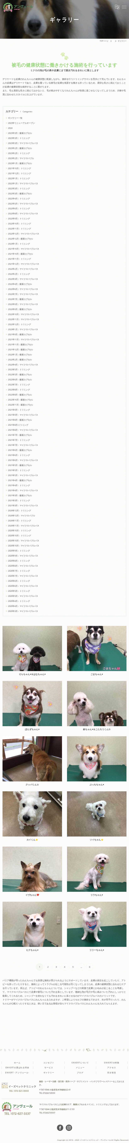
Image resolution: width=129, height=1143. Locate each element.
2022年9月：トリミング (19, 218)
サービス (48, 1067)
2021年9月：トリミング (19, 409)
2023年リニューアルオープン (21, 123)
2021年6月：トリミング (19, 455)
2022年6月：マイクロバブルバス (23, 289)
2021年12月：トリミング (19, 173)
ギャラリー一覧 (15, 117)
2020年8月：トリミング (19, 560)
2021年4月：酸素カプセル (20, 480)
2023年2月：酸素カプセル (20, 148)
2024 (10, 128)
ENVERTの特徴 (111, 1062)
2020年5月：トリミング (19, 591)
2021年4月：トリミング (19, 485)
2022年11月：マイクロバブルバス (23, 319)
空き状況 (111, 1072)
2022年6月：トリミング (19, 208)
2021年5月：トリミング (19, 470)
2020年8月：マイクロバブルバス (23, 565)
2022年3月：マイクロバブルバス (23, 279)
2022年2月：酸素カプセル (20, 359)
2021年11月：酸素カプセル (20, 344)
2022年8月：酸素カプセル (20, 394)
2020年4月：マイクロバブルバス (23, 606)
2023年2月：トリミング (19, 153)
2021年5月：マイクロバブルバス (23, 475)
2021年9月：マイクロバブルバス (23, 414)
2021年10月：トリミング (19, 168)
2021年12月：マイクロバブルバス (23, 263)
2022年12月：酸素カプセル (20, 238)
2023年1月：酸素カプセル (20, 163)
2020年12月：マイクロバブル (21, 515)
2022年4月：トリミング (19, 198)
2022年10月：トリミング (19, 223)
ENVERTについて (80, 1062)
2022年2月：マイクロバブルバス (23, 268)
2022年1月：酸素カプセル (20, 354)
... (81, 966)
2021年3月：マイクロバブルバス (23, 505)
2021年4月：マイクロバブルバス (23, 490)
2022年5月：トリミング (19, 369)
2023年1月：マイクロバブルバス (23, 329)
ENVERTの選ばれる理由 (17, 1067)
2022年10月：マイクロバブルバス (23, 314)
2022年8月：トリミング (19, 389)
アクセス (111, 1067)
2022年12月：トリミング (19, 324)
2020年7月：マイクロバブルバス (23, 575)
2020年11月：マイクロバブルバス (23, 525)
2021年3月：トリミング (19, 500)
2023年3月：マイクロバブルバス (23, 143)
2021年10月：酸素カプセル (20, 253)
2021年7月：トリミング (19, 440)
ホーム (17, 1062)
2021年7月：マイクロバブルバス (23, 445)
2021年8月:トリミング (18, 424)
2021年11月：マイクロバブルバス (23, 339)
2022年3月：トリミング (19, 188)
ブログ (80, 1072)
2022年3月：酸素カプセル (20, 193)
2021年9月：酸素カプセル (20, 334)
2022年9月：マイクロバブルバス (23, 304)
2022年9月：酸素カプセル (20, 309)
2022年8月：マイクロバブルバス (23, 213)
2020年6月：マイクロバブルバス (23, 585)
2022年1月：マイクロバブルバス (23, 183)
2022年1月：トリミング (19, 178)
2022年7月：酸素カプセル (20, 299)
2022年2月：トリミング (19, 273)
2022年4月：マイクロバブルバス (23, 364)
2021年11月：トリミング (19, 258)
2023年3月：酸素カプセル (20, 133)
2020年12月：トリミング (19, 510)
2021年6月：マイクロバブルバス (23, 460)
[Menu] (124, 6)
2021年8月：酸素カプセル (20, 419)
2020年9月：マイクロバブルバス (23, 555)
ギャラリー (48, 1072)
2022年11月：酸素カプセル (20, 404)
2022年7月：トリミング (19, 384)
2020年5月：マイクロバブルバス (23, 596)
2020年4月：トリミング (19, 601)
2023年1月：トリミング (19, 243)
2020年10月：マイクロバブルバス (23, 540)
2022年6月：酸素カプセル (20, 379)
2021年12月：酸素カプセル (20, 349)
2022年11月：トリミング (19, 228)
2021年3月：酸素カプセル (20, 495)
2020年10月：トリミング (19, 530)
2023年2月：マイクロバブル (21, 158)
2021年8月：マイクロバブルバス (23, 429)
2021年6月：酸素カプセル (20, 450)
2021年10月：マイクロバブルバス (23, 248)
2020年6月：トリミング (19, 580)
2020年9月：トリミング (19, 550)
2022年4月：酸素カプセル (20, 284)
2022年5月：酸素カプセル (20, 374)
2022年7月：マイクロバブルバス (23, 294)
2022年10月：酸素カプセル (20, 399)
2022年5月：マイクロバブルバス (23, 203)
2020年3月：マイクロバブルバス (23, 611)
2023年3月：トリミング (19, 138)
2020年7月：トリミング (19, 570)
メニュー (80, 1067)
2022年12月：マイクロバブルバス (23, 233)
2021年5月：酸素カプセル (20, 465)
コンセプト (48, 1062)
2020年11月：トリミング (19, 520)
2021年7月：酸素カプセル (20, 435)
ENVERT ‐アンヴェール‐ (17, 1072)
